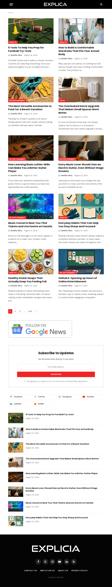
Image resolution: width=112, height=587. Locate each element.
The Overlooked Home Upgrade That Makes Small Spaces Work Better (78, 109)
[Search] (101, 4)
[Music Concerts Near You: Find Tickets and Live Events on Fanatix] (31, 206)
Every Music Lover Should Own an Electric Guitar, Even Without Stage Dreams (81, 168)
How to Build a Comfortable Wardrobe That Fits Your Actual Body (78, 51)
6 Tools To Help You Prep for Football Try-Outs (26, 49)
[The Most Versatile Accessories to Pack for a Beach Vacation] (31, 89)
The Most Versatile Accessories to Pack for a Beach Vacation (30, 107)
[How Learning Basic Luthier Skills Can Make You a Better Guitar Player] (31, 148)
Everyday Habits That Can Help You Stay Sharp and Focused (78, 224)
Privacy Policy (72, 381)
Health (13, 42)
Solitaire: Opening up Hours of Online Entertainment (77, 279)
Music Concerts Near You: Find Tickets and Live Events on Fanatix (30, 224)
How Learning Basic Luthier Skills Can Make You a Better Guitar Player (29, 168)
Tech (62, 100)
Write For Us (47, 570)
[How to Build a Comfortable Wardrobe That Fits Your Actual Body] (81, 31)
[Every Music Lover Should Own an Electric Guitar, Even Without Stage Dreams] (81, 148)
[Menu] (11, 4)
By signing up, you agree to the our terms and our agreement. (57, 381)
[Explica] (56, 4)
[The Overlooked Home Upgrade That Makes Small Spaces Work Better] (81, 89)
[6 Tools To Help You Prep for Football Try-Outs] (31, 31)
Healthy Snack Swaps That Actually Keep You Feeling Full (27, 279)
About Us (63, 570)
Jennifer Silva (16, 55)
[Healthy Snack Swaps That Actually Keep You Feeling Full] (31, 261)
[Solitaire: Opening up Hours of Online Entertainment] (81, 261)
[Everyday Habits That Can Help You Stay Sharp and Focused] (81, 206)
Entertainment (17, 100)
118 (30, 311)
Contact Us (30, 570)
